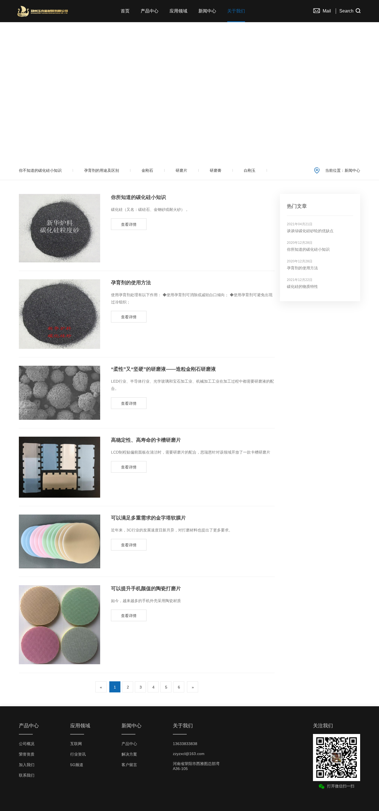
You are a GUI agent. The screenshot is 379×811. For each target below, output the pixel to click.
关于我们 (236, 11)
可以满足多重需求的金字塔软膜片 (148, 518)
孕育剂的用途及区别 (101, 170)
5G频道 (76, 765)
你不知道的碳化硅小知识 (40, 170)
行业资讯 (78, 754)
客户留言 (129, 765)
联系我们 (26, 775)
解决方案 (129, 754)
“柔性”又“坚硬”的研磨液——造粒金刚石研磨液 (163, 369)
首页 (125, 11)
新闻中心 (207, 11)
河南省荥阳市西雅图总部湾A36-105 (196, 766)
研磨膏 (215, 170)
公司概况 (26, 743)
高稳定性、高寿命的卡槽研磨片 (146, 440)
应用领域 (178, 11)
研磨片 (181, 170)
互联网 (76, 743)
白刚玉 (250, 170)
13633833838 (185, 743)
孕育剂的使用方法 (131, 282)
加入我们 (26, 765)
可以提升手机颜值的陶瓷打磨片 (146, 588)
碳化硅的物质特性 (302, 286)
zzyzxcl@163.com (188, 753)
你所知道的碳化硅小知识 (138, 197)
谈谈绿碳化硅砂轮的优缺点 (310, 231)
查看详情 (129, 224)
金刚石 (147, 170)
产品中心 (149, 11)
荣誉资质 (26, 754)
